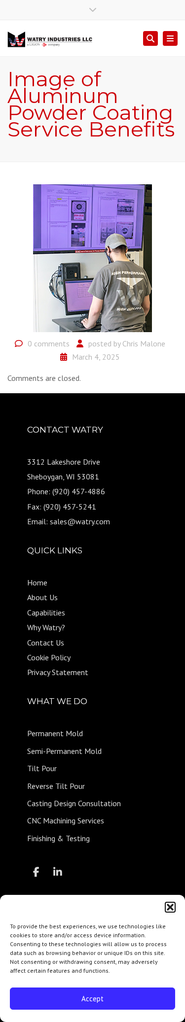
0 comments (49, 343)
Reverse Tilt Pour (56, 786)
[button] (170, 907)
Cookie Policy (49, 657)
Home (37, 582)
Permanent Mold (55, 733)
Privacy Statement (57, 672)
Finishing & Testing (58, 838)
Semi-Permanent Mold (64, 751)
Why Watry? (46, 627)
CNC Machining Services (65, 820)
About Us (42, 597)
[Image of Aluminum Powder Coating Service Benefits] (92, 257)
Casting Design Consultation (74, 803)
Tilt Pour (42, 768)
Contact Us (45, 642)
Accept (92, 998)
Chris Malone (143, 343)
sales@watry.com (80, 521)
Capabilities (46, 612)
